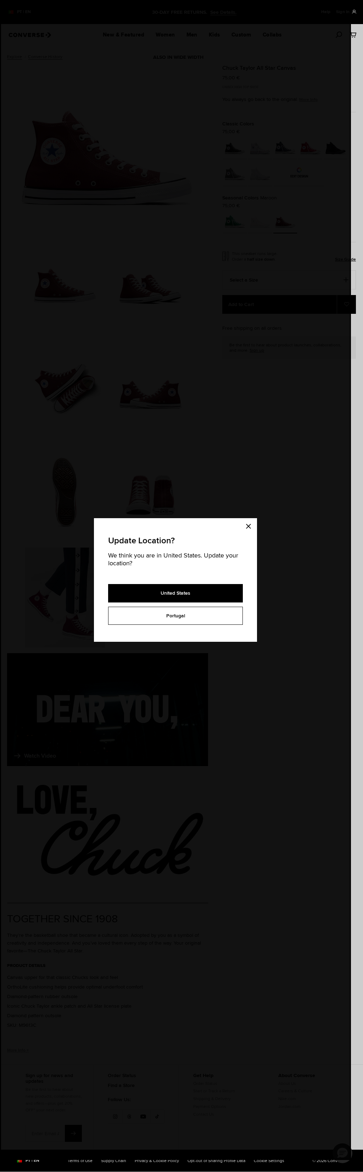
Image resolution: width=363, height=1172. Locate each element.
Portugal (175, 615)
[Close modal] (250, 525)
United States (175, 592)
